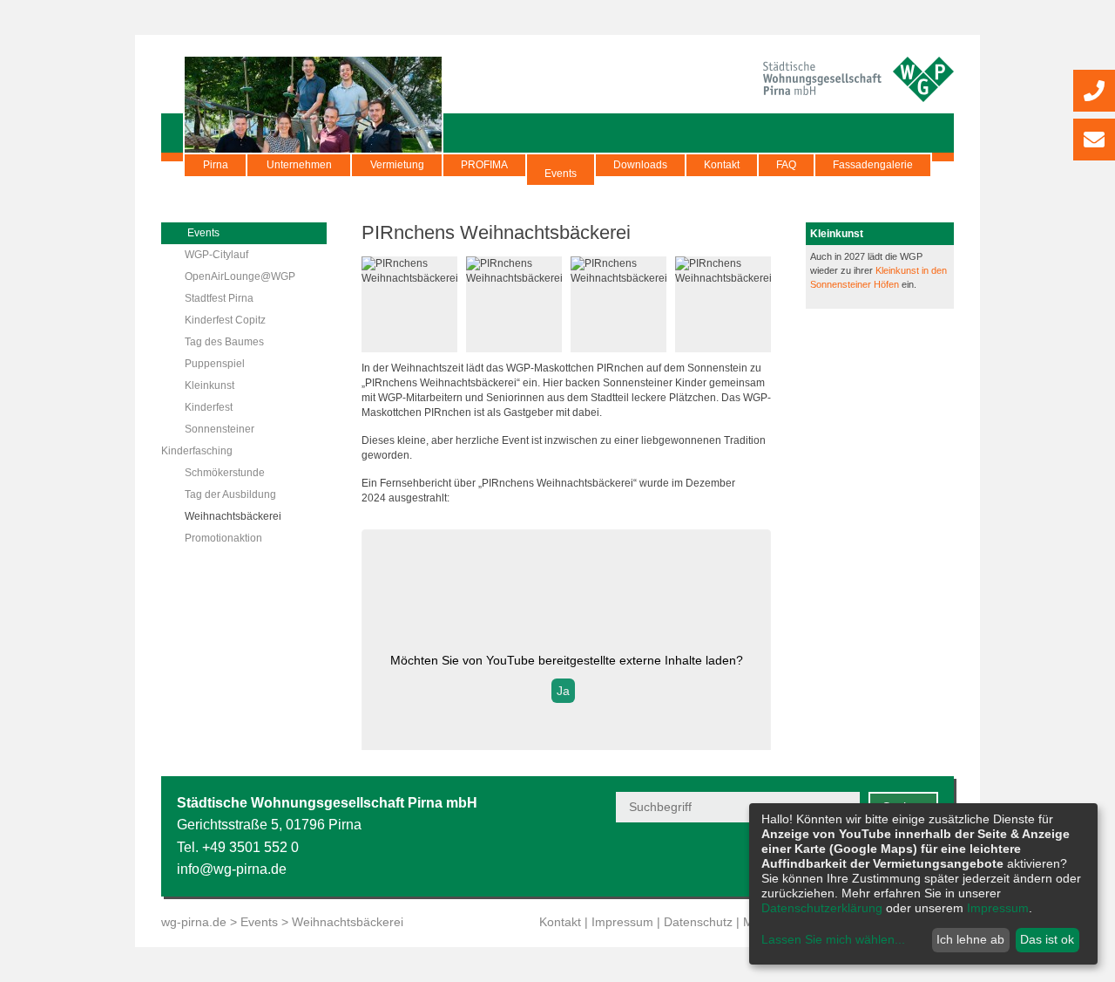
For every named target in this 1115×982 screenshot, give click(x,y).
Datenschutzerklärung (821, 908)
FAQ (786, 165)
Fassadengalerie (873, 165)
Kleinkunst (209, 385)
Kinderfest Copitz (225, 320)
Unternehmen (299, 165)
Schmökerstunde (225, 473)
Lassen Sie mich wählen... (833, 939)
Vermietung (397, 165)
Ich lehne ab (970, 939)
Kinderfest (209, 407)
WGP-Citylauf (216, 255)
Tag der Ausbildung (230, 494)
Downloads (640, 165)
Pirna (215, 165)
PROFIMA (484, 165)
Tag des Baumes (224, 342)
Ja (563, 691)
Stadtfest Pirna (219, 298)
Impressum (622, 922)
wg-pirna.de (193, 922)
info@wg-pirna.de (232, 869)
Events (560, 173)
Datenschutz (698, 922)
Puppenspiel (215, 364)
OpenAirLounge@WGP (240, 276)
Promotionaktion (223, 538)
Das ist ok (1047, 939)
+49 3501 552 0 (250, 847)
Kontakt (722, 165)
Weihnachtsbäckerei (233, 516)
